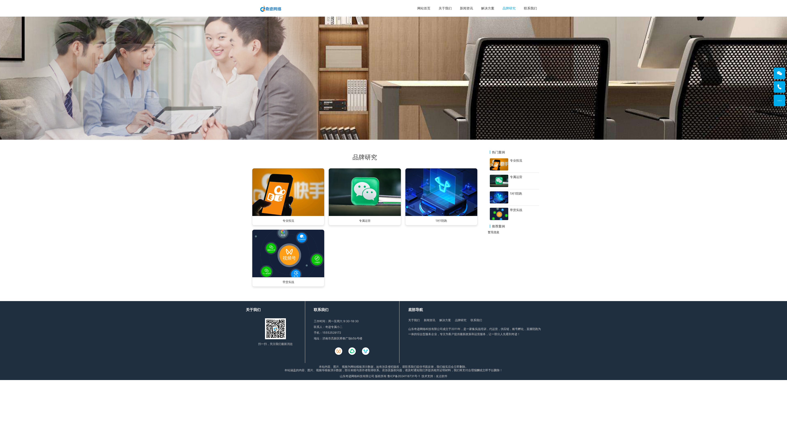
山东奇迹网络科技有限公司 (357, 376)
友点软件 (441, 376)
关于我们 (445, 8)
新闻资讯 (466, 8)
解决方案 (487, 8)
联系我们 (530, 8)
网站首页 (423, 8)
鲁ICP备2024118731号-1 (403, 376)
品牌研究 (509, 8)
